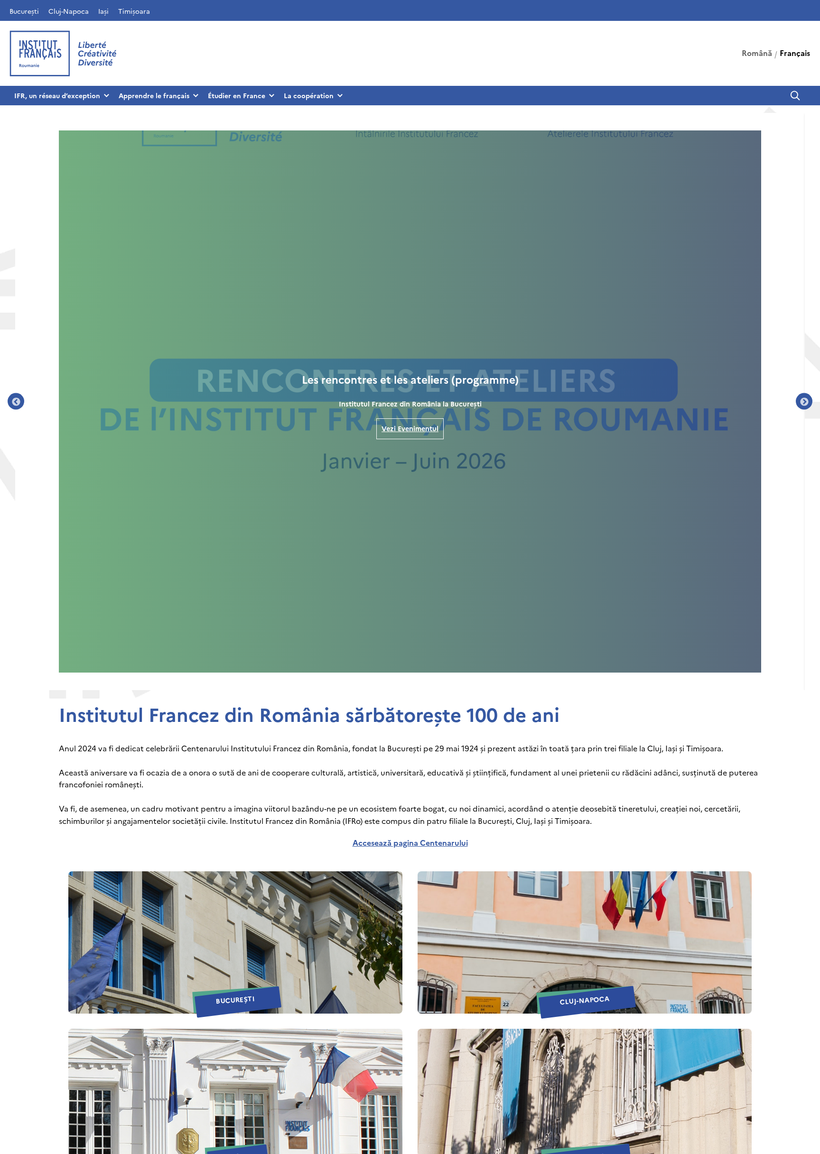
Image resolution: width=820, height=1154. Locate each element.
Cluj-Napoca (68, 11)
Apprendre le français (154, 95)
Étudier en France (236, 95)
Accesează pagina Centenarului (410, 842)
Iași (103, 11)
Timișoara (134, 11)
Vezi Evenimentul (410, 428)
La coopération (309, 95)
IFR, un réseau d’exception (57, 95)
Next (804, 401)
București (24, 11)
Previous (16, 401)
